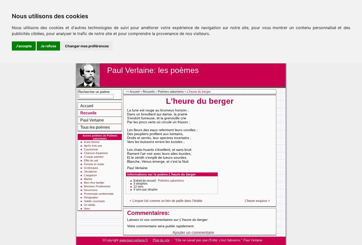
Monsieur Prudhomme (97, 186)
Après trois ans (93, 145)
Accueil (86, 106)
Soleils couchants (94, 201)
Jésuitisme (90, 171)
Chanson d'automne (96, 153)
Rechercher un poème (94, 92)
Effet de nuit (91, 160)
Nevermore (91, 190)
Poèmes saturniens (171, 91)
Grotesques (91, 167)
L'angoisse (90, 175)
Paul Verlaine (92, 120)
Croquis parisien (93, 156)
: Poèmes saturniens (170, 180)
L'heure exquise (256, 201)
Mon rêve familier (94, 182)
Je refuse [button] (48, 46)
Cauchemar (91, 149)
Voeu (87, 208)
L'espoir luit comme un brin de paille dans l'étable (167, 201)
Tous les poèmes (95, 127)
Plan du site (161, 240)
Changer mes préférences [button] (87, 46)
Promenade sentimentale (99, 193)
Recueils (88, 113)
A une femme (91, 141)
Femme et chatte (94, 164)
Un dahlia (89, 204)
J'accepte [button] (24, 46)
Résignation (91, 197)
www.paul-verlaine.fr (133, 240)
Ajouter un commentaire (193, 232)
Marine (88, 178)
